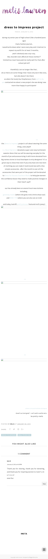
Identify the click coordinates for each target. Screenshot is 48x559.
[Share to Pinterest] (18, 429)
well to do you (24, 435)
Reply (44, 484)
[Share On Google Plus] (22, 429)
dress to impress (9, 435)
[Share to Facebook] (10, 429)
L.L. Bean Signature (10, 150)
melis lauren (19, 557)
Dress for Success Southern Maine (17, 175)
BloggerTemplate (33, 557)
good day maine (9, 195)
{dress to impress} (11, 143)
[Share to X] (14, 429)
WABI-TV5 (13, 198)
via (37, 139)
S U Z (9, 461)
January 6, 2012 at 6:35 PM (14, 464)
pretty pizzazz (22, 204)
